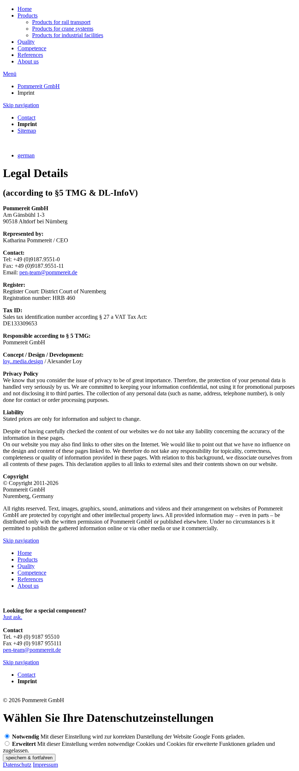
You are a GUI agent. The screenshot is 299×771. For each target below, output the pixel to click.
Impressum (45, 765)
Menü (9, 74)
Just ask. (12, 617)
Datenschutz (17, 765)
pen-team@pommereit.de (48, 272)
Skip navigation (21, 105)
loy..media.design (23, 361)
